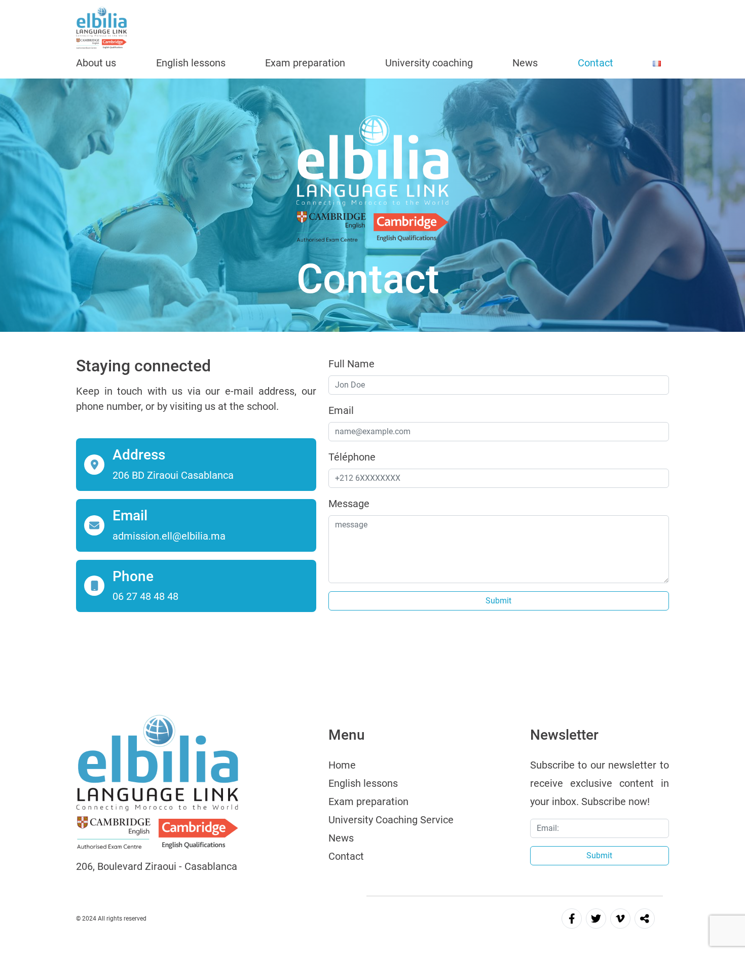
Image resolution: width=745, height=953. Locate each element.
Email (341, 410)
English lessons (191, 63)
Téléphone (352, 457)
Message (348, 504)
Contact (595, 63)
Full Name (351, 364)
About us (96, 63)
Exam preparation (305, 63)
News (525, 63)
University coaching (429, 63)
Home (342, 765)
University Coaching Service (391, 820)
